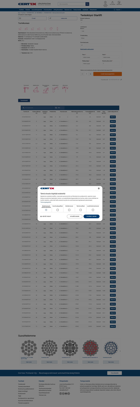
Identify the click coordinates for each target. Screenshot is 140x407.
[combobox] (99, 188)
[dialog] (70, 203)
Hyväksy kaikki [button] (91, 216)
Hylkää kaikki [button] (74, 216)
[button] (45, 216)
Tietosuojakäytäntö (45, 202)
